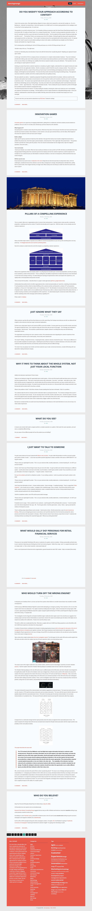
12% (54, 820)
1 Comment (17, 437)
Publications (80, 3)
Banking (32, 848)
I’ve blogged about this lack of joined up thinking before (33, 242)
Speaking (32, 889)
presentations (27, 578)
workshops (54, 893)
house (31, 867)
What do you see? (46, 418)
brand (58, 848)
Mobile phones (34, 882)
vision (59, 890)
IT (56, 866)
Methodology (33, 880)
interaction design (35, 873)
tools (56, 884)
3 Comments (17, 409)
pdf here (53, 280)
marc (47, 19)
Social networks (34, 887)
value (56, 890)
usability (32, 894)
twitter (61, 884)
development (54, 859)
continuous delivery (35, 849)
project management (35, 883)
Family (32, 864)
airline (57, 845)
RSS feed (42, 98)
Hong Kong (33, 866)
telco (66, 882)
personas (58, 871)
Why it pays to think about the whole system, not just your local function (46, 365)
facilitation (61, 859)
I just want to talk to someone (46, 447)
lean (62, 866)
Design (32, 857)
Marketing (33, 876)
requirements (62, 878)
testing (52, 884)
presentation (62, 871)
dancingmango (14, 3)
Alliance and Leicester (42, 455)
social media (55, 880)
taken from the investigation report (39, 637)
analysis (61, 845)
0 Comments (17, 104)
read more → (25, 104)
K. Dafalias (23, 297)
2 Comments (17, 354)
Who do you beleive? (46, 795)
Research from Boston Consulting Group (24, 810)
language (59, 866)
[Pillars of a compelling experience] (46, 193)
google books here (59, 280)
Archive (32, 846)
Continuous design (35, 851)
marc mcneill (34, 578)
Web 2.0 (32, 896)
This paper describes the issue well (23, 747)
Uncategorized (34, 892)
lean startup (33, 874)
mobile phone (53, 871)
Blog (70, 3)
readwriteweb (37, 817)
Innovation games (46, 114)
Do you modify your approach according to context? (46, 13)
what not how (60, 891)
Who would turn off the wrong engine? (46, 593)
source (30, 634)
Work (31, 900)
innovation (33, 871)
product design (55, 873)
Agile (31, 844)
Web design (33, 898)
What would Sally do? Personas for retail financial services (46, 532)
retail (31, 885)
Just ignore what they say (45, 311)
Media (31, 878)
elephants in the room (37, 160)
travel (31, 891)
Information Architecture (36, 869)
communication (59, 850)
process (67, 871)
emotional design (34, 858)
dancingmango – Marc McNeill (50, 907)
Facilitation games (35, 862)
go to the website (21, 475)
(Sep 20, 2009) (46, 803)
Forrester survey (28, 815)
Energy (32, 860)
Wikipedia (64, 673)
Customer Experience (35, 855)
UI (63, 884)
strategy (62, 882)
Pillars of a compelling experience (46, 213)
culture (32, 853)
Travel (74, 3)
